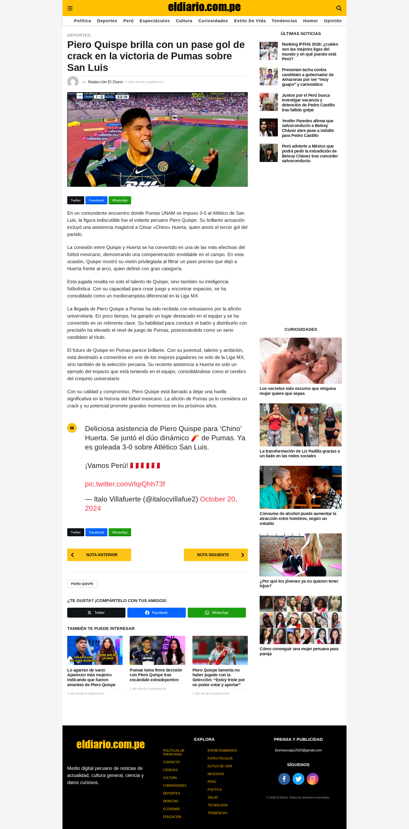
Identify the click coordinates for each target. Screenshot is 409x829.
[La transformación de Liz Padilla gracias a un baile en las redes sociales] (301, 424)
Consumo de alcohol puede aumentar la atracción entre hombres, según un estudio (298, 518)
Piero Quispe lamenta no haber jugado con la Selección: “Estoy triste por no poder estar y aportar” (218, 677)
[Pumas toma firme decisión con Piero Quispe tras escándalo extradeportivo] (157, 650)
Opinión (333, 20)
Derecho (170, 801)
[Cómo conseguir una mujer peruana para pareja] (301, 620)
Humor (310, 20)
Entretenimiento (222, 750)
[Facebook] (284, 779)
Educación (172, 817)
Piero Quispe (82, 584)
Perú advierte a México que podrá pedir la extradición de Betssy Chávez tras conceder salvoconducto (310, 153)
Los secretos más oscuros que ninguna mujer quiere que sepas (298, 391)
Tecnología (218, 805)
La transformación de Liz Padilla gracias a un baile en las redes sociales (300, 453)
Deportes (107, 20)
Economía (171, 809)
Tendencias (284, 20)
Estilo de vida (250, 20)
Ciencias (170, 770)
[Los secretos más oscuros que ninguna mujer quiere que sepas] (301, 361)
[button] (70, 8)
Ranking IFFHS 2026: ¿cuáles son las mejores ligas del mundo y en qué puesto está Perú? (310, 51)
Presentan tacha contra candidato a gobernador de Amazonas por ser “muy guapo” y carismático (308, 77)
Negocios (216, 774)
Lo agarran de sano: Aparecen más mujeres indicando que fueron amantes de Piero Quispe (91, 677)
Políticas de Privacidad (174, 752)
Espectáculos (155, 20)
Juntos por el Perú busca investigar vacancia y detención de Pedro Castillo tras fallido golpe (308, 102)
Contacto (171, 762)
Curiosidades (213, 20)
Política (82, 20)
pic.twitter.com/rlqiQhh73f (125, 484)
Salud (213, 797)
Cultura (184, 20)
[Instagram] (313, 779)
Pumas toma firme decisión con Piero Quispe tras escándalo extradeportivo (156, 675)
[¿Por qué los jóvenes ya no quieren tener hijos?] (301, 554)
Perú (128, 20)
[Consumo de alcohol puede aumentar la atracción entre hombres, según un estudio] (301, 487)
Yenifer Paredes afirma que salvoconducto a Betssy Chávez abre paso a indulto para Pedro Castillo (308, 128)
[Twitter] (298, 779)
